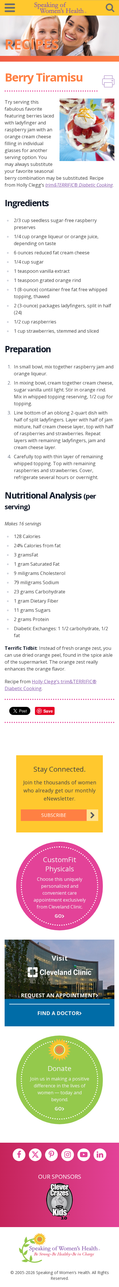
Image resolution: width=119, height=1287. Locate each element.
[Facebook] (19, 1154)
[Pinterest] (51, 1154)
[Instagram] (67, 1154)
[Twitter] (35, 1154)
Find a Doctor (58, 1013)
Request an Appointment (58, 995)
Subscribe (53, 815)
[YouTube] (83, 1154)
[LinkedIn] (100, 1154)
